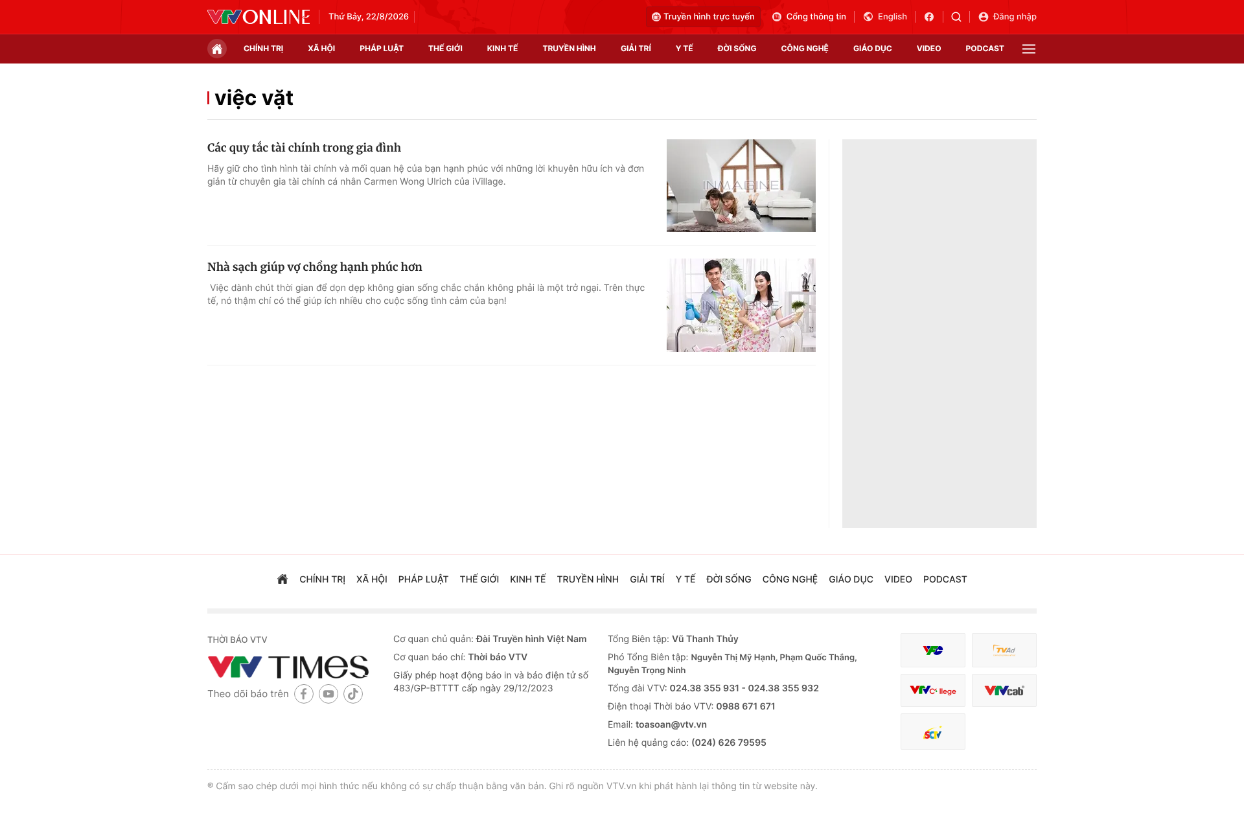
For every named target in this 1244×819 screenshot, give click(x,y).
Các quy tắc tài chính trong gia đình (304, 148)
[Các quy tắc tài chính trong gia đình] (741, 186)
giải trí (636, 48)
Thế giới (445, 48)
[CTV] (933, 690)
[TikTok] (353, 694)
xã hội (321, 48)
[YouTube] (328, 694)
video (929, 48)
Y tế (684, 48)
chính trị (263, 48)
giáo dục (872, 48)
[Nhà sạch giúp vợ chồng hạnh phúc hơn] (741, 305)
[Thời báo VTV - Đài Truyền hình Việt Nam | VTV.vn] (258, 17)
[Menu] (1029, 49)
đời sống (737, 48)
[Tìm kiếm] (960, 17)
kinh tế (502, 48)
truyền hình (568, 48)
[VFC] (933, 650)
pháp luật (382, 48)
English (892, 17)
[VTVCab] (1004, 690)
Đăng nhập (1015, 17)
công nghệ (805, 48)
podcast (985, 48)
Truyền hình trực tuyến (709, 17)
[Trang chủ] (217, 48)
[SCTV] (933, 731)
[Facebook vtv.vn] (933, 17)
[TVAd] (1004, 650)
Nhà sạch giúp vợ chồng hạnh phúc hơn (314, 267)
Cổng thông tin (816, 17)
